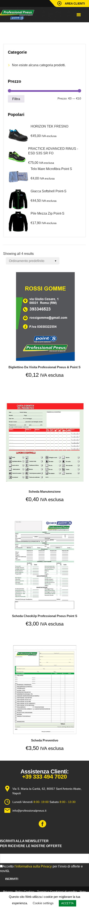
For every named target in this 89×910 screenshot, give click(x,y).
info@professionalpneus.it (29, 810)
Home (7, 28)
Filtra (16, 99)
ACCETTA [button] (67, 903)
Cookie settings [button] (43, 903)
